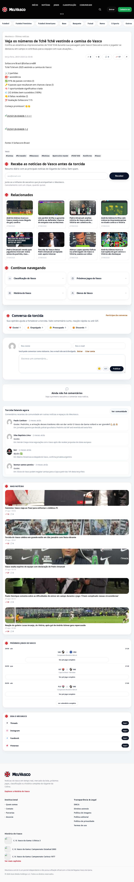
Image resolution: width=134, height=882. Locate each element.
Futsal (90, 23)
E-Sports (115, 23)
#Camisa (9, 156)
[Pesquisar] (100, 9)
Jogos (56, 5)
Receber (119, 176)
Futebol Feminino (24, 23)
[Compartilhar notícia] (126, 56)
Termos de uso (80, 825)
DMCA (76, 804)
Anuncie (9, 817)
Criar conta (90, 351)
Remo (102, 23)
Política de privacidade (84, 821)
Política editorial (81, 817)
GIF (105, 369)
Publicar (116, 368)
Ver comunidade (119, 411)
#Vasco (98, 156)
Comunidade (86, 5)
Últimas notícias (22, 36)
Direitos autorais (81, 808)
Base (64, 23)
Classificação (69, 5)
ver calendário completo (67, 703)
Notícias (46, 5)
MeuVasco (9, 36)
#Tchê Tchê (75, 156)
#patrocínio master (60, 156)
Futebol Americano (46, 23)
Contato (9, 808)
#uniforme (87, 156)
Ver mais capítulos (13, 861)
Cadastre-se (125, 9)
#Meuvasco (34, 156)
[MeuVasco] (14, 9)
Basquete (77, 23)
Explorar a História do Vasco (17, 791)
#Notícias (45, 156)
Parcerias (10, 812)
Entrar (112, 9)
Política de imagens (82, 812)
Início (35, 5)
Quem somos (12, 804)
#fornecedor (21, 156)
